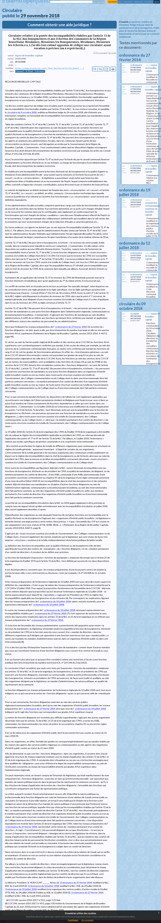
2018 (54, 15)
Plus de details (87, 920)
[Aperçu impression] (113, 69)
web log (138, 2)
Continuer (73, 920)
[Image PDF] (107, 69)
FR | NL (98, 69)
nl (158, 2)
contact (148, 2)
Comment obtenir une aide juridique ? (60, 24)
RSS (120, 2)
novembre (37, 15)
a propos (128, 2)
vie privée (112, 2)
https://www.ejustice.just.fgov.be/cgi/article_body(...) (49, 68)
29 (23, 15)
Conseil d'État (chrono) (30, 71)
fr (155, 2)
